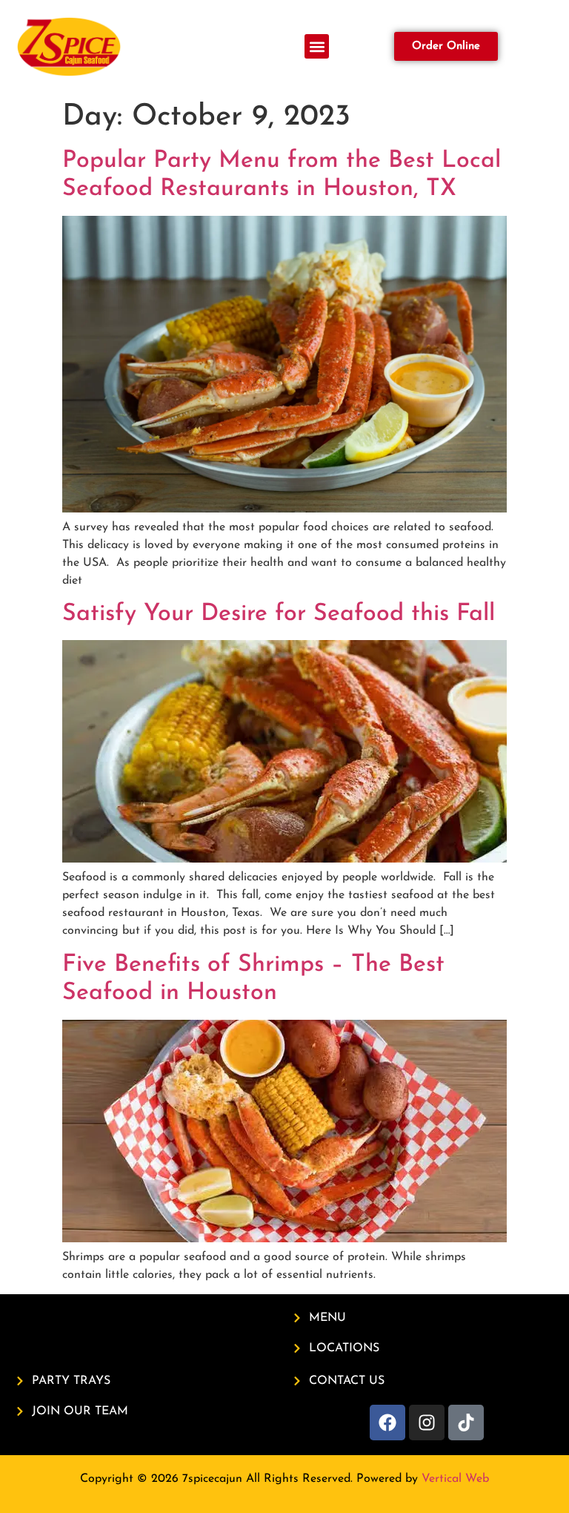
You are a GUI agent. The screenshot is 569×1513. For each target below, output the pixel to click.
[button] (317, 46)
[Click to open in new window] (387, 1422)
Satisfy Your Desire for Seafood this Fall (278, 614)
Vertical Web (455, 1479)
